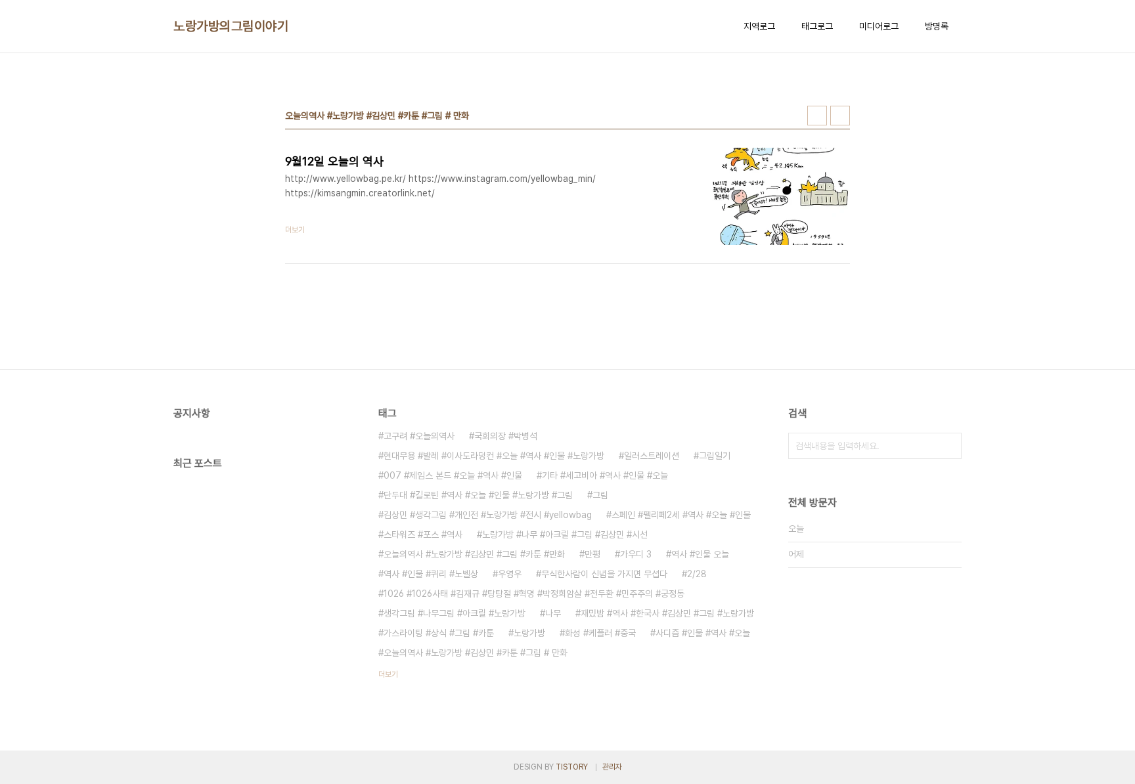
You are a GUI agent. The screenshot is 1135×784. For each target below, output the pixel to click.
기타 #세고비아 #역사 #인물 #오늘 (605, 475)
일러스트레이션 (651, 455)
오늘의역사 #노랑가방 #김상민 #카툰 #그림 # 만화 (476, 652)
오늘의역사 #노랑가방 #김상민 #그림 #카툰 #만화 (474, 554)
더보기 (388, 674)
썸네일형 (817, 115)
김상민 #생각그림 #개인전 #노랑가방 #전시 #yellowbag (488, 515)
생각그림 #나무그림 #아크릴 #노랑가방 (454, 613)
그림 (600, 495)
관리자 (612, 767)
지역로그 (759, 26)
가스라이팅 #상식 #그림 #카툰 (439, 633)
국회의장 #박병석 (505, 436)
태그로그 (817, 26)
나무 (553, 613)
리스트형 (840, 115)
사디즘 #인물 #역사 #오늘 (703, 633)
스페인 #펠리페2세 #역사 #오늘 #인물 (681, 515)
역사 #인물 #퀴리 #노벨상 (431, 574)
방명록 (936, 26)
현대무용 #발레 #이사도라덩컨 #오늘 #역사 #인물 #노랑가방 (494, 455)
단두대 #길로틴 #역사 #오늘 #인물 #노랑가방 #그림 (478, 495)
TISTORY (572, 767)
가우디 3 (636, 554)
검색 (948, 445)
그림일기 (714, 455)
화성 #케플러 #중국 (600, 633)
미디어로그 (879, 26)
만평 (592, 554)
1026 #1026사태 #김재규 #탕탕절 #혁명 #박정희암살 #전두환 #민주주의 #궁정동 (534, 593)
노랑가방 (529, 633)
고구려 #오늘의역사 (419, 436)
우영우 (510, 574)
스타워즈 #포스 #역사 (423, 534)
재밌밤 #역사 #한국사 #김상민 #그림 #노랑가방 (667, 613)
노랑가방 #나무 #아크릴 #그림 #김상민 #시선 (565, 534)
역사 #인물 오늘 (700, 554)
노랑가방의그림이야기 (230, 26)
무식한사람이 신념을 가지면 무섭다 (604, 574)
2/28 (697, 574)
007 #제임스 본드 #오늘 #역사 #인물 (453, 475)
